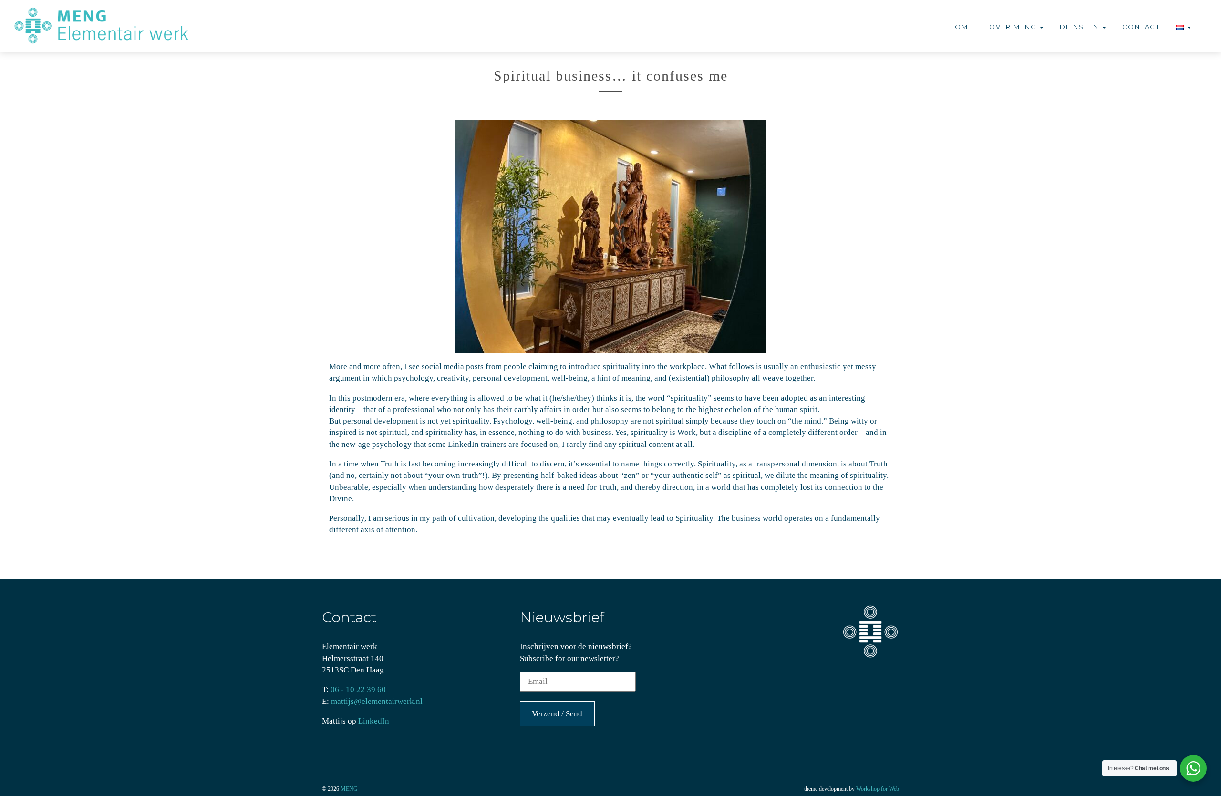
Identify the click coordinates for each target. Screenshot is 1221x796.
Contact (1141, 27)
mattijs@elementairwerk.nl (377, 701)
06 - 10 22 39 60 (358, 689)
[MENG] (106, 26)
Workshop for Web (877, 789)
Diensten (1080, 27)
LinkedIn (373, 720)
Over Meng (1014, 27)
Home (961, 27)
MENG (349, 789)
